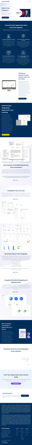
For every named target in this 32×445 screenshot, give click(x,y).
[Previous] (4, 359)
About (17, 429)
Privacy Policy (22, 434)
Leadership (17, 431)
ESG (26, 433)
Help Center (27, 432)
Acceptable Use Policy (22, 438)
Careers (17, 432)
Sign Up (27, 435)
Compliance (27, 429)
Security (22, 429)
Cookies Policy (22, 436)
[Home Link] (6, 1)
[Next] (27, 359)
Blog (16, 433)
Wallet (27, 431)
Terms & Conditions (22, 432)
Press (17, 435)
